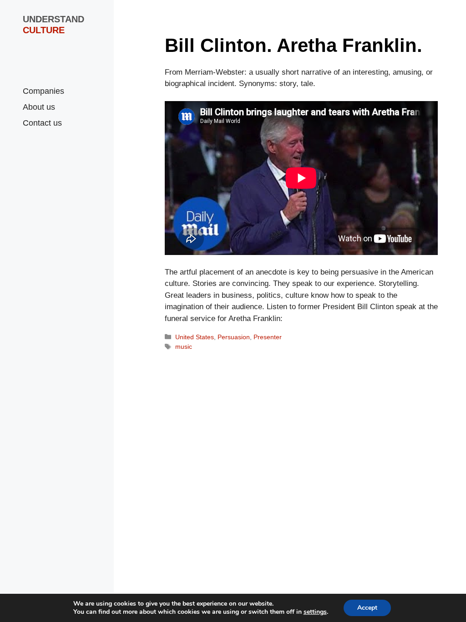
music (183, 346)
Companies (43, 91)
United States (194, 337)
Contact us (42, 122)
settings (315, 612)
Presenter (267, 337)
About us (39, 107)
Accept (367, 607)
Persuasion (234, 337)
